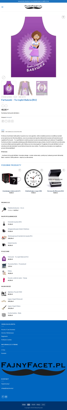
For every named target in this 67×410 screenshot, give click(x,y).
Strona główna (6, 97)
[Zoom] (3, 77)
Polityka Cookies (6, 339)
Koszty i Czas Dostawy (8, 329)
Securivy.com (39, 407)
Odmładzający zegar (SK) (33, 191)
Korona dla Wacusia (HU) (55, 191)
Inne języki (22, 97)
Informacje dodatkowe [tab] (13, 131)
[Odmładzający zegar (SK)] (33, 178)
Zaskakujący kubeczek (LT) (11, 191)
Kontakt (3, 353)
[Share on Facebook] (6, 121)
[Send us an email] (6, 396)
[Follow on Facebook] (2, 396)
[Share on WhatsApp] (2, 121)
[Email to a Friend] (12, 121)
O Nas (3, 350)
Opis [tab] (2, 131)
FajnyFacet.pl (5, 384)
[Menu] (2, 7)
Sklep (15, 97)
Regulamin (4, 336)
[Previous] (4, 47)
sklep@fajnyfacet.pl (7, 388)
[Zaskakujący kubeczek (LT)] (11, 178)
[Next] (62, 47)
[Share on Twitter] (9, 121)
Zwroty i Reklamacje (7, 333)
